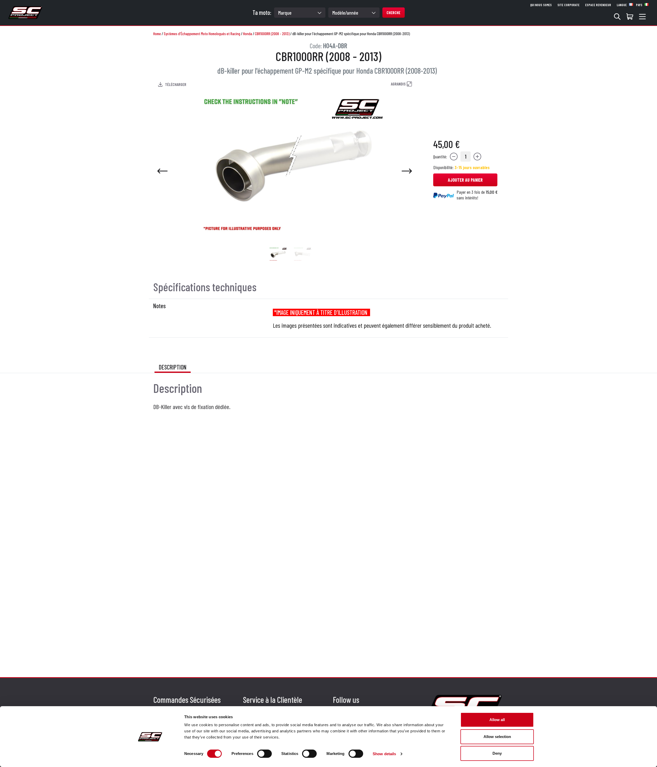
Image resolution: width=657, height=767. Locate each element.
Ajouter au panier (465, 180)
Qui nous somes (541, 5)
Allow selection (497, 736)
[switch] (264, 754)
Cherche (393, 12)
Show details (384, 754)
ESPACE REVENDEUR (598, 5)
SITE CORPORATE (568, 5)
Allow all (497, 719)
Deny (497, 753)
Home (157, 33)
